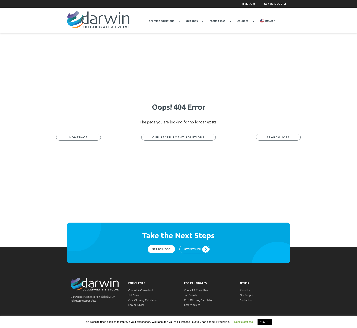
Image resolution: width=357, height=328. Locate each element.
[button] (248, 4)
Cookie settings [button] (243, 321)
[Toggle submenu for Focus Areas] (230, 21)
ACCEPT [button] (265, 322)
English (269, 20)
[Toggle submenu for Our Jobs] (202, 21)
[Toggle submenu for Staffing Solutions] (179, 21)
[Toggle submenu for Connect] (253, 21)
